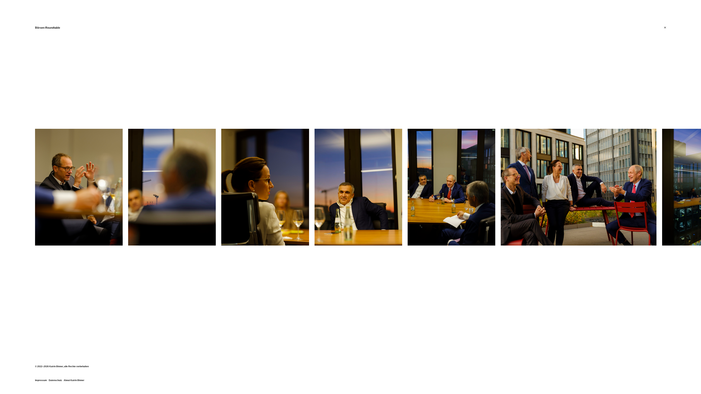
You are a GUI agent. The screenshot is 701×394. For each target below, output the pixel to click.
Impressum (41, 380)
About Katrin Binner (74, 380)
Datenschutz (55, 380)
